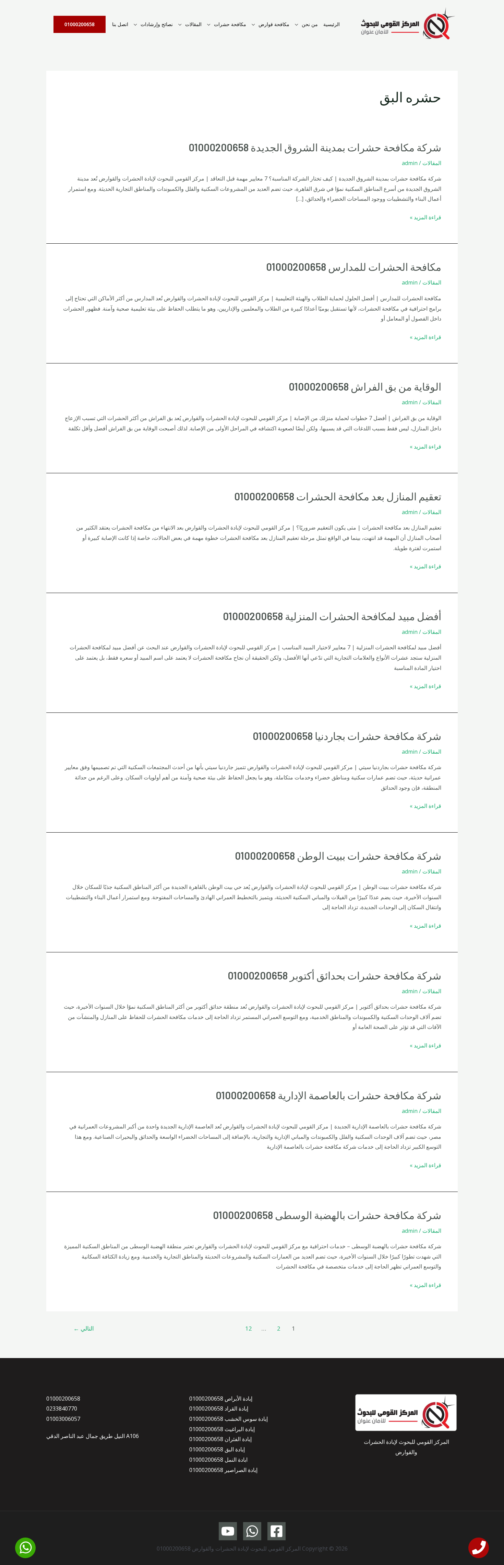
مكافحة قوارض (274, 24)
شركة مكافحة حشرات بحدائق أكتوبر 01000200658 (334, 975)
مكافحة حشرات (230, 24)
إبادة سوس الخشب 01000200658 (228, 1419)
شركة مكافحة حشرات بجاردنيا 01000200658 (347, 736)
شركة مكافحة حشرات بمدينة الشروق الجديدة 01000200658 (315, 147)
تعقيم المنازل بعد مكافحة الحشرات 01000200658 (337, 496)
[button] (79, 24)
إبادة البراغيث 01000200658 (222, 1429)
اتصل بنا (120, 24)
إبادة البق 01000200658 (217, 1449)
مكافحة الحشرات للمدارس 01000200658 (353, 266)
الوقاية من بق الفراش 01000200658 (365, 386)
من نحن (310, 24)
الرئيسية (331, 24)
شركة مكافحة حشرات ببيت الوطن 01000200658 (338, 855)
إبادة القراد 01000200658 (218, 1408)
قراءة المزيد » (425, 216)
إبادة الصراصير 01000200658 (223, 1470)
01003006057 (63, 1419)
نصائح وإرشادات (157, 24)
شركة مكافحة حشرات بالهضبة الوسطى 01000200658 (327, 1215)
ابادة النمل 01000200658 (218, 1459)
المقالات (193, 24)
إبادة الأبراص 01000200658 (220, 1398)
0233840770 (61, 1408)
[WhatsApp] (252, 1531)
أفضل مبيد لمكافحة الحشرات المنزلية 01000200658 (332, 616)
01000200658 (63, 1398)
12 (248, 1328)
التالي (83, 1328)
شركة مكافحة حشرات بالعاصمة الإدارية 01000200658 (328, 1095)
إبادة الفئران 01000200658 (220, 1439)
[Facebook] (276, 1531)
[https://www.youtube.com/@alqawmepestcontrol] (228, 1531)
